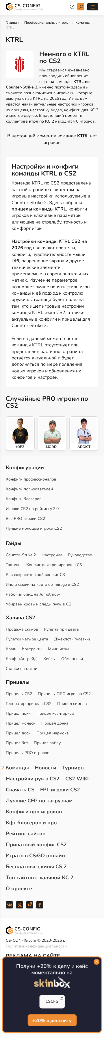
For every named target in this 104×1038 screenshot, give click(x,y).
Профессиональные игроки (47, 22)
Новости (45, 767)
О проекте (19, 888)
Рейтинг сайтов (25, 833)
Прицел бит (17, 743)
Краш (11, 649)
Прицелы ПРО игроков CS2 (64, 694)
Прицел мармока (52, 733)
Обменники (72, 659)
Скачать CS (20, 789)
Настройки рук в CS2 (33, 778)
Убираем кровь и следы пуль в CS (38, 604)
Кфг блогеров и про (31, 822)
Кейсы (49, 659)
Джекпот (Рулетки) (72, 639)
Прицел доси (18, 733)
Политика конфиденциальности (36, 946)
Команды (82, 22)
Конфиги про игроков (34, 811)
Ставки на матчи (21, 668)
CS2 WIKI (77, 778)
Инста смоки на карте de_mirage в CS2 (42, 584)
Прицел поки (18, 713)
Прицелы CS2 (19, 694)
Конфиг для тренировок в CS (54, 565)
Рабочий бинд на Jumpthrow (33, 594)
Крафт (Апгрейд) (22, 659)
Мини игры (58, 649)
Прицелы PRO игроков (27, 753)
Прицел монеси (21, 723)
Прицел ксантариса (55, 713)
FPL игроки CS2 (60, 789)
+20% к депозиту (52, 1020)
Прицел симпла (72, 703)
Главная (12, 22)
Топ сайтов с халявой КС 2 (39, 877)
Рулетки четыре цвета (27, 639)
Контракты (32, 649)
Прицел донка (54, 723)
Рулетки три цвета (61, 629)
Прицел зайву (47, 743)
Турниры (73, 767)
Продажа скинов (22, 629)
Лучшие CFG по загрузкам (39, 800)
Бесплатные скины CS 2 (36, 866)
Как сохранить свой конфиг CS (35, 574)
